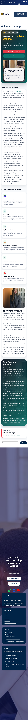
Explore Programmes (14, 55)
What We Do (7, 621)
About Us (6, 619)
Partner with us (14, 578)
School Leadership (10, 636)
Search (24, 443)
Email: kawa (8, 655)
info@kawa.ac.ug (12, 2)
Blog (5, 613)
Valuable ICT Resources (10, 623)
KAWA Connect (9, 632)
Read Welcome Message (14, 51)
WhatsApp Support (9, 661)
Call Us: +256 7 (8, 658)
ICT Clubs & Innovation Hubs (13, 639)
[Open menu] (11, 14)
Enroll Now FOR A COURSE (20, 14)
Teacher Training (10, 634)
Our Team (6, 617)
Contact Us (14, 583)
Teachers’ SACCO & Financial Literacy (15, 641)
